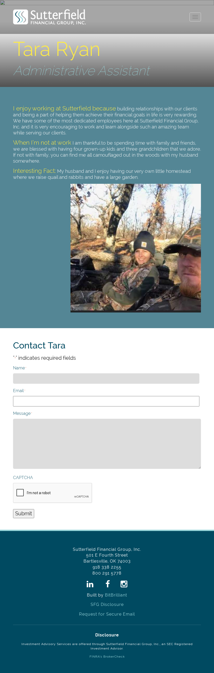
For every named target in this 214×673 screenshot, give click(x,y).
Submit (23, 513)
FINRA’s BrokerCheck (107, 656)
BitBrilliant (116, 595)
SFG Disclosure (107, 604)
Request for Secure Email (107, 614)
